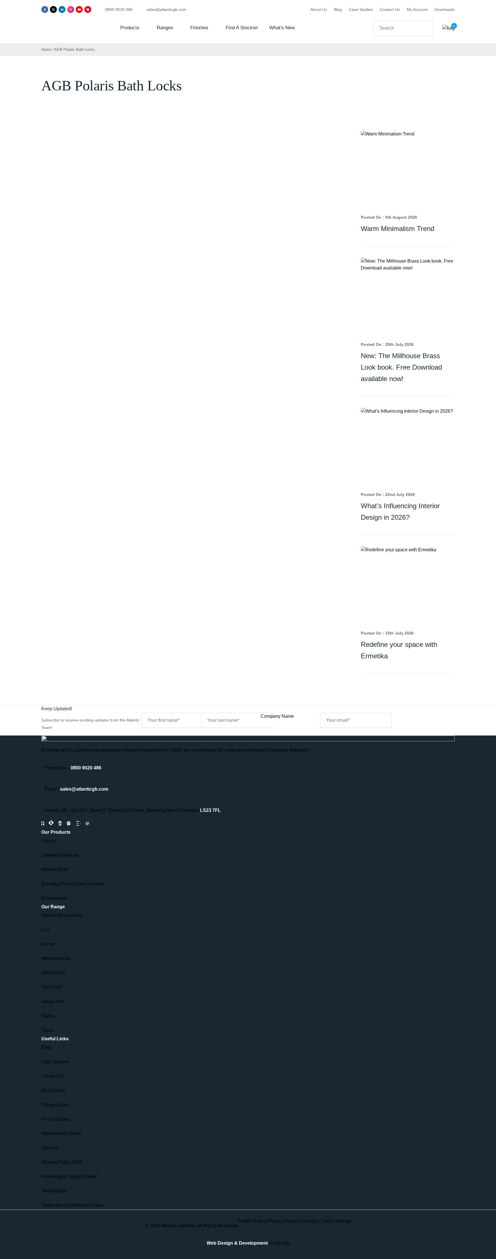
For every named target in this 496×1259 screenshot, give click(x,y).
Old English (53, 972)
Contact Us (390, 9)
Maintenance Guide (61, 1133)
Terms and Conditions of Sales (72, 1205)
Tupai (47, 1030)
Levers (48, 840)
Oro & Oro (51, 987)
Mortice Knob (54, 869)
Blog (338, 9)
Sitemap (307, 1221)
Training (49, 1147)
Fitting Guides (55, 1104)
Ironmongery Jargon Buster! (69, 1176)
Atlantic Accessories (61, 915)
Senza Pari (52, 1001)
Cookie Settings (335, 1221)
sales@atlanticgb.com (84, 789)
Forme (48, 944)
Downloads (445, 9)
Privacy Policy (282, 1221)
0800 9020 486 (86, 767)
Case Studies (361, 9)
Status (47, 1015)
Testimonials (54, 1190)
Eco (45, 929)
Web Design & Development (237, 1243)
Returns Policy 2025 (62, 1162)
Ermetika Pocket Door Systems (72, 883)
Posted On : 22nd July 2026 (388, 494)
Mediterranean (56, 958)
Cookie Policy (251, 1221)
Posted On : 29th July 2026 (387, 344)
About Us (318, 9)
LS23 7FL (210, 810)
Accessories (53, 898)
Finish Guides (55, 1119)
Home (46, 49)
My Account (417, 9)
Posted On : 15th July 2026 (387, 633)
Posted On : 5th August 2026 (389, 217)
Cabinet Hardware (60, 855)
